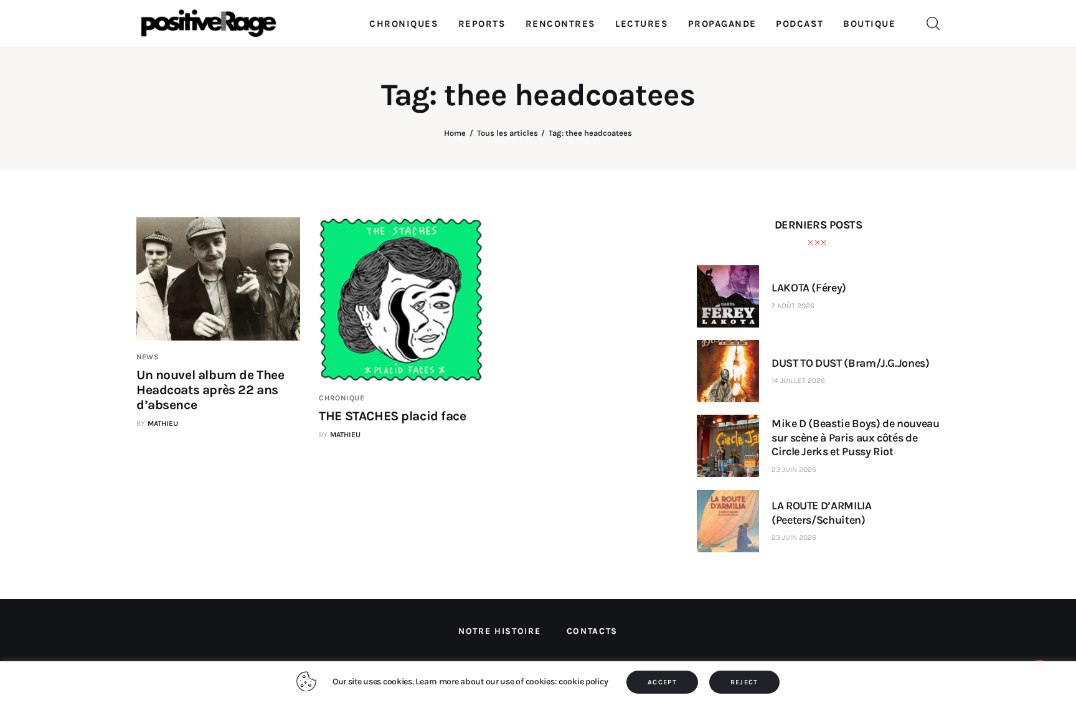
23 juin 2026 (794, 469)
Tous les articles (507, 133)
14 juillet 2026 (798, 380)
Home (455, 133)
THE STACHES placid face (392, 415)
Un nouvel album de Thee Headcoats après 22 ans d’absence (210, 389)
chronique (341, 398)
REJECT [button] (744, 682)
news (147, 356)
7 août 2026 (793, 305)
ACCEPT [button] (662, 682)
